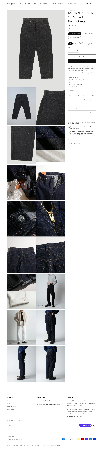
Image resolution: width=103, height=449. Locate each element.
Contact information (55, 445)
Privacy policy (30, 445)
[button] (46, 3)
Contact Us (10, 404)
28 (70, 43)
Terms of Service (11, 406)
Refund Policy (10, 409)
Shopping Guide (11, 401)
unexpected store (14, 445)
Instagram (79, 143)
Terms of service (37, 445)
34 (86, 43)
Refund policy (22, 445)
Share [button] (71, 139)
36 (91, 43)
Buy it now (82, 61)
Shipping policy (46, 445)
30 (75, 43)
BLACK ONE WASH (88, 34)
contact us (70, 416)
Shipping (70, 28)
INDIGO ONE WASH (75, 34)
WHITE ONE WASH (74, 37)
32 (81, 43)
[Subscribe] (34, 425)
